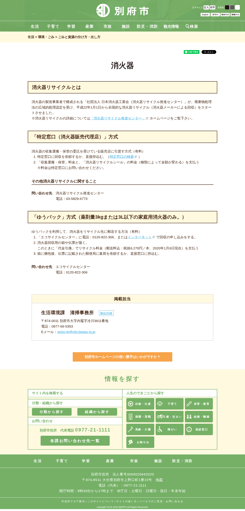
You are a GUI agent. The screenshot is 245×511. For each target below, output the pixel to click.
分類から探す (52, 412)
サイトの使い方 (126, 501)
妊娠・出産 (143, 403)
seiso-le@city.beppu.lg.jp (76, 332)
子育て (53, 26)
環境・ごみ (46, 37)
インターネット (140, 237)
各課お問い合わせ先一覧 (75, 441)
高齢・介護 (143, 429)
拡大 (206, 7)
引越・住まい (172, 416)
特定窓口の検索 (122, 157)
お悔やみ (143, 442)
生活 (35, 26)
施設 (126, 26)
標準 (212, 7)
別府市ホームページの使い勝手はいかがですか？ (122, 357)
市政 (108, 26)
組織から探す (97, 412)
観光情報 (171, 26)
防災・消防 (147, 26)
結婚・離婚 (202, 416)
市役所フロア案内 (73, 501)
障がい (172, 429)
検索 (192, 26)
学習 (71, 26)
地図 (159, 480)
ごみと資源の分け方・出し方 (79, 37)
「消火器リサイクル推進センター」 (117, 118)
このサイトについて (100, 501)
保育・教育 (202, 403)
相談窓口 (201, 429)
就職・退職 (143, 416)
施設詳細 (106, 313)
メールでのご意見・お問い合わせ (162, 501)
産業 (89, 26)
